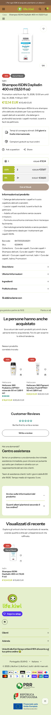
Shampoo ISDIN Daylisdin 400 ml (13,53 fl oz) (13, 574)
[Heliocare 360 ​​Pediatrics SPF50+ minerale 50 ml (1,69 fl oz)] (13, 367)
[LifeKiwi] (25, 9)
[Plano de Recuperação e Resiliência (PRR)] (25, 686)
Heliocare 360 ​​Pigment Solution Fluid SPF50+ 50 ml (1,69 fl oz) (38, 388)
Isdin (4, 80)
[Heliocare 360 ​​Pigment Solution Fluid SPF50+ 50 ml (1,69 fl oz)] (38, 367)
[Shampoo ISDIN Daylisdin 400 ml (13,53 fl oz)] (13, 553)
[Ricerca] (40, 9)
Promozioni (21, 258)
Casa (4, 14)
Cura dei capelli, (22, 248)
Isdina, (12, 258)
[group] (25, 46)
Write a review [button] (26, 433)
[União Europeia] (25, 706)
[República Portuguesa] (25, 696)
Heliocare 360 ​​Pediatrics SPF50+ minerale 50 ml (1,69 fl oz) (12, 389)
